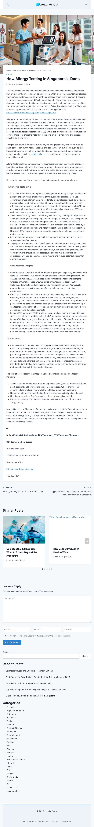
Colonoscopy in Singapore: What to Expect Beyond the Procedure (21, 552)
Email (37, 629)
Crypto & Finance (14, 728)
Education (11, 731)
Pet (8, 770)
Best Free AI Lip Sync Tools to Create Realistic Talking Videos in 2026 (38, 677)
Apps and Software (15, 710)
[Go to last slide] (7, 541)
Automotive (12, 714)
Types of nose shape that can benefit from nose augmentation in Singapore (71, 491)
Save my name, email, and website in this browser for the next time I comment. (38, 636)
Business (11, 717)
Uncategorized (13, 791)
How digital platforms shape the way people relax (28, 683)
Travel (9, 787)
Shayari (10, 774)
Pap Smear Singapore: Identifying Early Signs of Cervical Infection (36, 689)
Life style (11, 763)
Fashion (10, 742)
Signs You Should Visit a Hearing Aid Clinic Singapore (30, 696)
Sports (10, 780)
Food (9, 745)
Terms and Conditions (48, 821)
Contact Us (66, 821)
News (9, 767)
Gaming (10, 749)
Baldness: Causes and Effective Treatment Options (29, 671)
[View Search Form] (8, 5)
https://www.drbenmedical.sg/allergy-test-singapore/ (31, 112)
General (10, 752)
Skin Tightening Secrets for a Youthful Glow (23, 490)
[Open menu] (86, 4)
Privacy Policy (29, 821)
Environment (12, 738)
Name (7, 629)
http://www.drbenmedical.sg (19, 469)
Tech (9, 784)
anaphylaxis (36, 154)
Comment (9, 598)
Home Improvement (16, 759)
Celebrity (11, 724)
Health (9, 74)
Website (68, 629)
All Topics (11, 707)
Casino (10, 721)
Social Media (12, 777)
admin (11, 84)
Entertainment (13, 735)
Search (6, 652)
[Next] (87, 541)
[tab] (42, 569)
